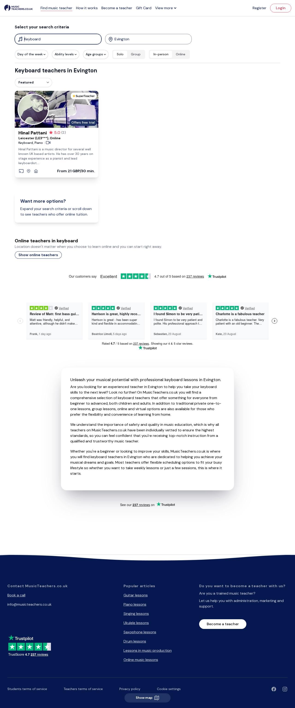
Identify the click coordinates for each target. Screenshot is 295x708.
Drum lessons (135, 641)
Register (259, 8)
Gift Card (143, 8)
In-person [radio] (160, 54)
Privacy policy (129, 689)
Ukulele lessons (136, 622)
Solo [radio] (120, 54)
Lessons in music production (148, 650)
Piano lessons (135, 604)
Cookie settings (169, 689)
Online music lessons (141, 659)
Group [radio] (136, 54)
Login (281, 8)
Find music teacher (56, 8)
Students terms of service (27, 689)
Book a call (16, 595)
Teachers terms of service (83, 689)
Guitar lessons (136, 595)
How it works (87, 8)
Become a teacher (116, 8)
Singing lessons (136, 613)
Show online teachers (38, 254)
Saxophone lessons (140, 632)
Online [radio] (180, 54)
